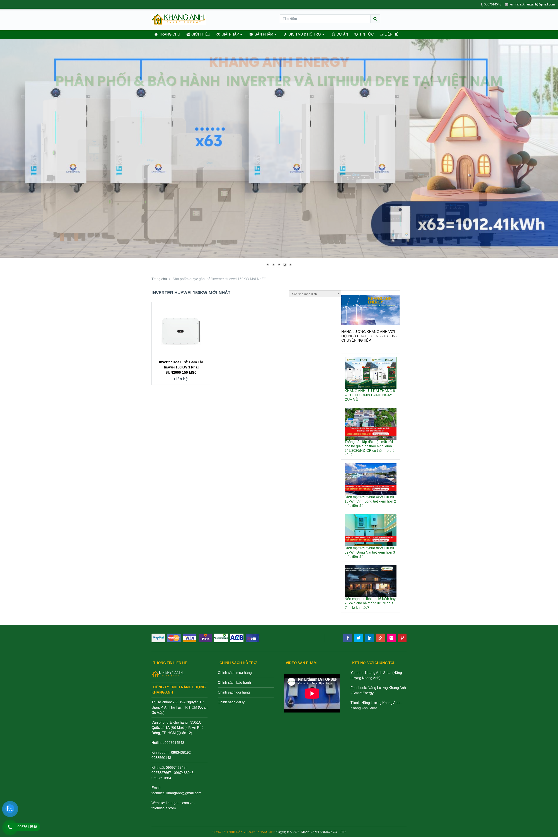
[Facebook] (347, 638)
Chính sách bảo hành (234, 682)
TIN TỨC (366, 34)
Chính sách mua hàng (235, 673)
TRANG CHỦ (169, 34)
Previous (347, 324)
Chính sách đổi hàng (234, 692)
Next (394, 324)
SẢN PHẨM (263, 34)
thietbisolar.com (163, 808)
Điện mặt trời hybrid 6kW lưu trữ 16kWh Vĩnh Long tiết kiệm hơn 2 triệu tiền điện (370, 501)
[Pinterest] (402, 638)
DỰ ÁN (342, 34)
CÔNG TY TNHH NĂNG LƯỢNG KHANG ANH (244, 832)
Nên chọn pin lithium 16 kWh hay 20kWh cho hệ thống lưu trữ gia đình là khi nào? (370, 603)
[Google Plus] (380, 638)
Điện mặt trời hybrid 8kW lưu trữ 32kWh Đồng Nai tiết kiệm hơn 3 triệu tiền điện (370, 552)
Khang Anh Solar (363, 708)
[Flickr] (391, 638)
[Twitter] (358, 638)
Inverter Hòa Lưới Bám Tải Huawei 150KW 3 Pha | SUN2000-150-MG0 (181, 367)
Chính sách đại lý (231, 702)
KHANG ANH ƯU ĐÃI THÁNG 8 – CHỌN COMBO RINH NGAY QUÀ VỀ (370, 395)
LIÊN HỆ (391, 34)
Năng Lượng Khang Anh (380, 703)
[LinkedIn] (369, 638)
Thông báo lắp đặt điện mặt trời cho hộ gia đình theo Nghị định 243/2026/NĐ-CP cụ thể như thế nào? (370, 448)
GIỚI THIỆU (200, 34)
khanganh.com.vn (179, 803)
